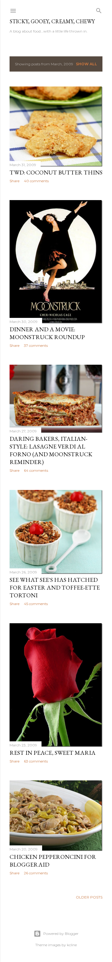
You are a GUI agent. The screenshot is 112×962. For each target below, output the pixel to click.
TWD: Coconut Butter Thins (56, 172)
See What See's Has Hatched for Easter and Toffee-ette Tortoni (55, 587)
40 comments (36, 181)
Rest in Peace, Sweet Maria (53, 753)
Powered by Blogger (61, 933)
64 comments (36, 470)
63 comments (36, 761)
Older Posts (89, 897)
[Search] (98, 9)
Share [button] (14, 181)
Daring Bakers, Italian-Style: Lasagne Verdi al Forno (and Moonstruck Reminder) (51, 450)
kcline (72, 945)
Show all (86, 64)
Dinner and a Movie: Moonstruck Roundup (47, 333)
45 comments (36, 603)
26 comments (36, 873)
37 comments (36, 345)
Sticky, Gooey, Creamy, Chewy (52, 21)
